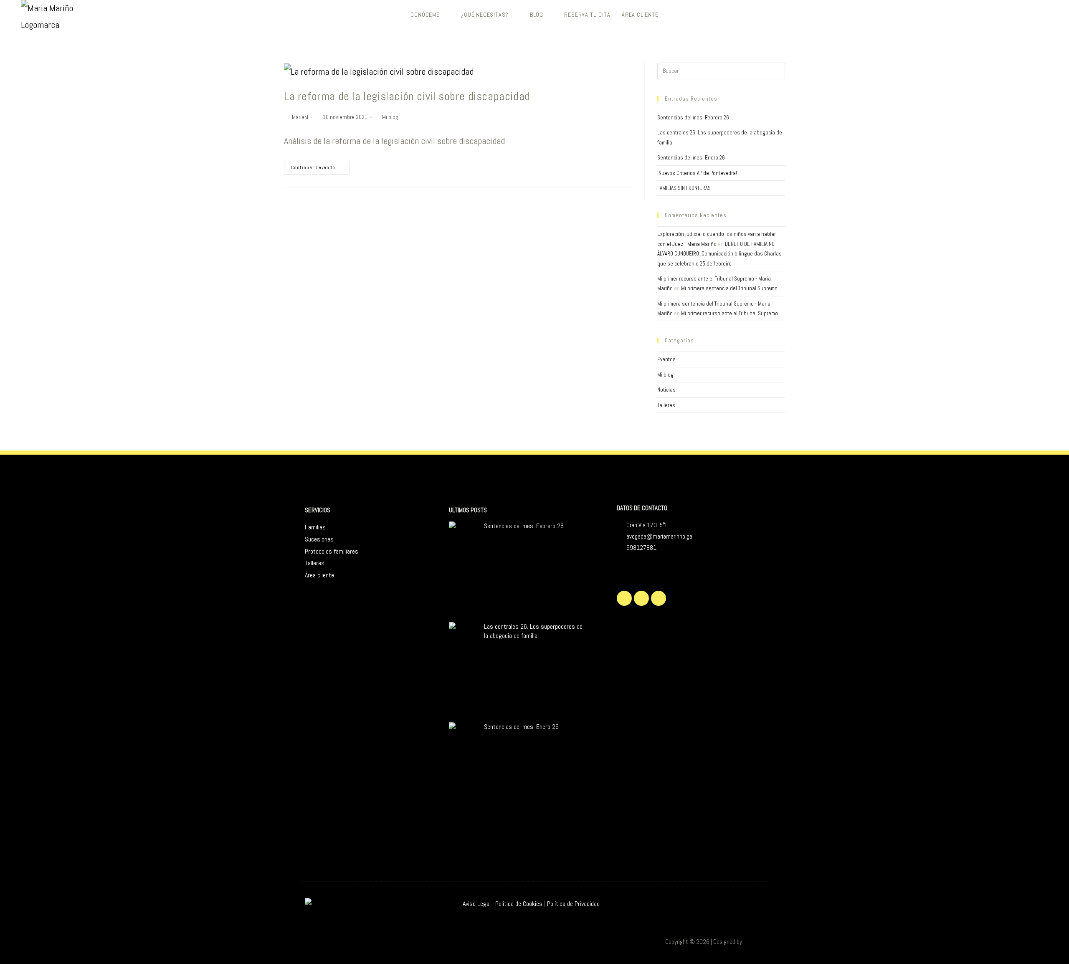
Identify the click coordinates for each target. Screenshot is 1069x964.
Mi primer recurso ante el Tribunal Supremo (729, 313)
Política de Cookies (518, 903)
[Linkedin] (658, 598)
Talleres (666, 405)
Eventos (666, 359)
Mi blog (390, 117)
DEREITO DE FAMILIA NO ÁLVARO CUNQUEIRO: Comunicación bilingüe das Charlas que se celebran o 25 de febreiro (719, 253)
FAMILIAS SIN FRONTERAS (684, 188)
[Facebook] (641, 598)
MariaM (300, 117)
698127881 (641, 548)
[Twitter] (624, 598)
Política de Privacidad (573, 903)
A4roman (753, 942)
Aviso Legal (477, 903)
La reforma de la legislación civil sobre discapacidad (407, 96)
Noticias (666, 389)
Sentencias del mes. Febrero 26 (693, 117)
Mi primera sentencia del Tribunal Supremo (729, 288)
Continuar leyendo (320, 165)
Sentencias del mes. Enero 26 (691, 157)
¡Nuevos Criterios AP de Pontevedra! (697, 173)
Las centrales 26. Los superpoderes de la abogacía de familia (533, 631)
